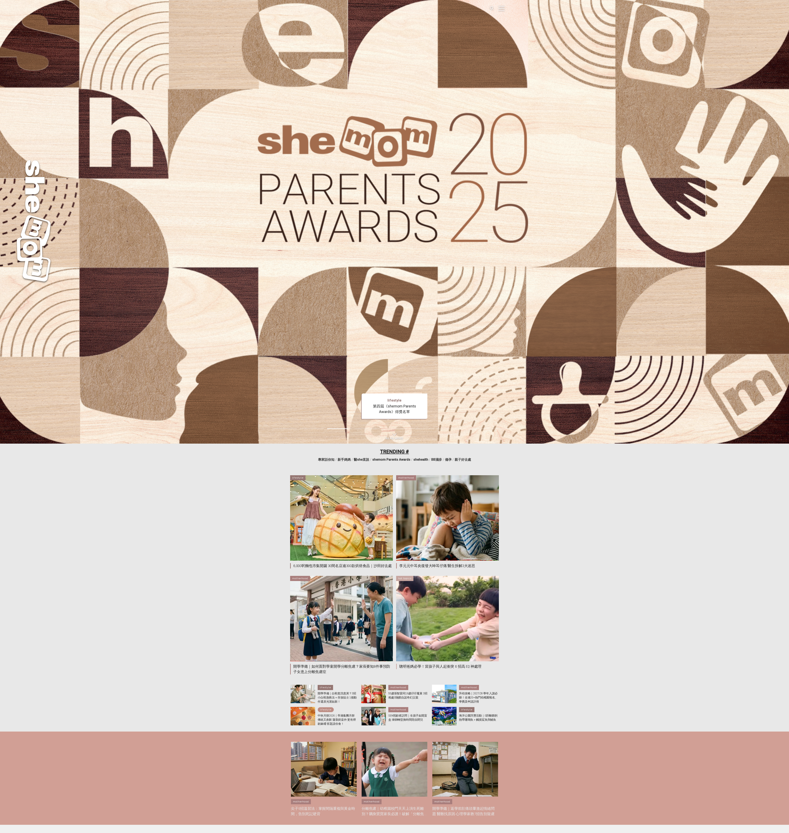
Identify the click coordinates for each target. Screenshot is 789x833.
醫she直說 (361, 459)
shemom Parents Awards (391, 459)
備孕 (448, 459)
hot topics (404, 578)
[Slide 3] (339, 428)
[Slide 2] (312, 428)
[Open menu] (501, 8)
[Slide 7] (449, 428)
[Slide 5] (394, 428)
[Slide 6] (422, 428)
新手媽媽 (344, 459)
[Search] (492, 8)
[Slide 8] (477, 428)
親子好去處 (463, 459)
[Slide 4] (367, 428)
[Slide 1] (284, 428)
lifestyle (297, 477)
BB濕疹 (436, 459)
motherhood (406, 477)
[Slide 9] (504, 428)
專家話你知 (326, 459)
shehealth (420, 459)
